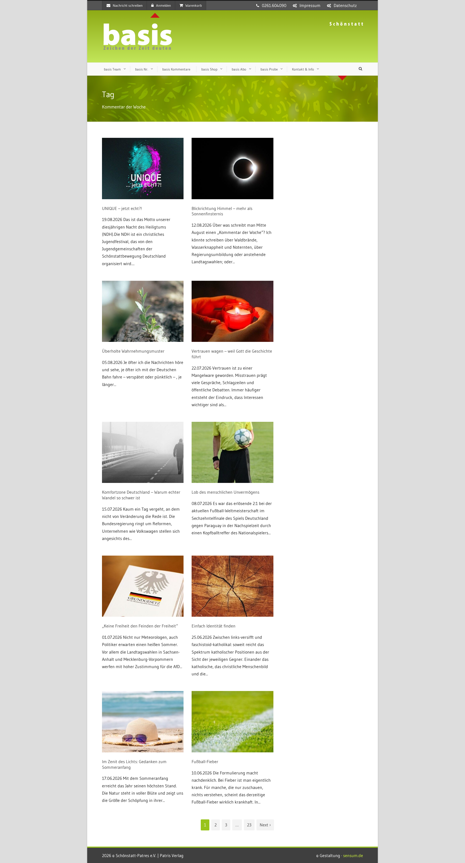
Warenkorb (193, 5)
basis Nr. (141, 69)
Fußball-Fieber (205, 761)
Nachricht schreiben (128, 5)
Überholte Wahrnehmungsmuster (133, 351)
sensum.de (353, 855)
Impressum (310, 5)
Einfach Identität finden (213, 626)
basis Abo (239, 69)
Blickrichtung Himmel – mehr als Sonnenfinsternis (222, 211)
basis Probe (269, 69)
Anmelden (163, 5)
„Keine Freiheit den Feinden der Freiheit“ (140, 626)
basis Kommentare (176, 69)
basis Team (112, 69)
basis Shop (209, 69)
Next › (265, 824)
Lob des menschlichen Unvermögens (225, 492)
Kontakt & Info (303, 69)
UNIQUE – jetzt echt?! (122, 208)
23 (249, 824)
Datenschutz (345, 5)
